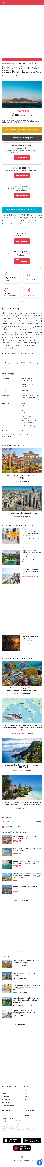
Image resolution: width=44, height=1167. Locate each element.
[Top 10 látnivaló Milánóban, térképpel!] (22, 510)
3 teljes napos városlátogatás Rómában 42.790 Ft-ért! (25, 837)
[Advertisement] (22, 31)
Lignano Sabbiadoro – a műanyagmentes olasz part (31, 571)
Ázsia (25, 1093)
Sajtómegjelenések (8, 1105)
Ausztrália (27, 1102)
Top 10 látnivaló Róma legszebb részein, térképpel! (22, 477)
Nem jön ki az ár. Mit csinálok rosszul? (27, 268)
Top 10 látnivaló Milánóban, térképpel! (22, 513)
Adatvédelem (6, 1096)
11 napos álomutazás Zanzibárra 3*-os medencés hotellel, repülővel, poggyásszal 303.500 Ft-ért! (22, 803)
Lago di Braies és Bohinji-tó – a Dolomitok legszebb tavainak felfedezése (32, 554)
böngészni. (32, 131)
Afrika (26, 1099)
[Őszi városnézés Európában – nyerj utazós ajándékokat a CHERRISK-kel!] (11, 543)
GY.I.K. (4, 1115)
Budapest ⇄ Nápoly (22, 146)
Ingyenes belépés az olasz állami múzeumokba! (30, 638)
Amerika (26, 1096)
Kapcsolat (27, 1115)
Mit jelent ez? (22, 223)
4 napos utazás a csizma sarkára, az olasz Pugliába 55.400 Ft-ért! (27, 862)
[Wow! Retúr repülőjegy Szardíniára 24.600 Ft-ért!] (7, 855)
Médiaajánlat (6, 1102)
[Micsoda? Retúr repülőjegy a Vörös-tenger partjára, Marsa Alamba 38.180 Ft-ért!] (22, 685)
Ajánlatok (5, 1093)
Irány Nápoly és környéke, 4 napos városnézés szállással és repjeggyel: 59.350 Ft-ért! (27, 876)
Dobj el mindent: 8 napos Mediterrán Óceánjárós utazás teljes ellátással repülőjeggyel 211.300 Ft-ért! (22, 727)
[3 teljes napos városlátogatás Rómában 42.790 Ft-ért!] (7, 843)
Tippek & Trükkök (7, 1118)
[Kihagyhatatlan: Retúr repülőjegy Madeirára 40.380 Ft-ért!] (22, 762)
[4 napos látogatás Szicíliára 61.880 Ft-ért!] (7, 893)
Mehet (38, 821)
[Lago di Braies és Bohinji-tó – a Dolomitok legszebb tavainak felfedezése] (11, 565)
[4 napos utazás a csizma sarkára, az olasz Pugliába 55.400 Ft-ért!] (7, 868)
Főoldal (4, 1091)
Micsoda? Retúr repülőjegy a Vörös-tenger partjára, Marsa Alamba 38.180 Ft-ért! (22, 689)
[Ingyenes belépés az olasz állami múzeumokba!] (11, 650)
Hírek (24, 538)
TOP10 (16, 481)
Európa (26, 1091)
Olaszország (28, 576)
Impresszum (6, 1099)
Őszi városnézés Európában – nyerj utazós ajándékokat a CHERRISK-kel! (30, 532)
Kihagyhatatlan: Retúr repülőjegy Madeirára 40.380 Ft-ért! (22, 766)
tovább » (12, 348)
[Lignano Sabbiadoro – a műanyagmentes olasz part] (11, 583)
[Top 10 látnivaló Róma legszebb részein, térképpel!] (22, 473)
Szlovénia (26, 560)
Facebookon (22, 122)
